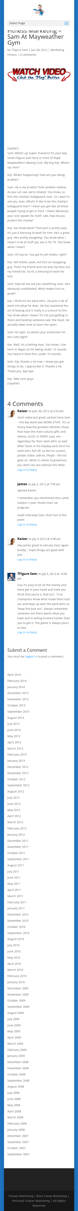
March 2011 (15, 896)
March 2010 (15, 970)
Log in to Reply (27, 470)
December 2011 (17, 841)
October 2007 (16, 1148)
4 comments (28, 55)
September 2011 (18, 859)
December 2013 (17, 693)
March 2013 (15, 748)
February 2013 (17, 754)
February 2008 (17, 1123)
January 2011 (16, 908)
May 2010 (13, 957)
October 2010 (16, 927)
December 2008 (17, 1062)
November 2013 (18, 699)
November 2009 (18, 994)
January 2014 (16, 687)
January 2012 (16, 834)
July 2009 (13, 1019)
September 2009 (18, 1007)
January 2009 (16, 1056)
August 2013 (15, 718)
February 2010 (17, 976)
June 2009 (14, 1025)
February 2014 (17, 681)
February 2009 (17, 1050)
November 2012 (18, 773)
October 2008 (16, 1074)
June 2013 (14, 730)
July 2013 (13, 724)
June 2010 (14, 951)
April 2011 (14, 890)
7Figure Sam (19, 50)
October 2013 (16, 705)
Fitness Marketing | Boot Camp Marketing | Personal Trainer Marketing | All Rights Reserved (39, 1200)
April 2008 (14, 1111)
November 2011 (18, 847)
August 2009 (15, 1013)
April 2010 (14, 964)
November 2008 (18, 1068)
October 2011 (16, 853)
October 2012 (16, 779)
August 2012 (15, 791)
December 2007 (17, 1136)
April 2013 (14, 742)
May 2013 (13, 736)
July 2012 (13, 797)
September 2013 (18, 711)
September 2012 (18, 785)
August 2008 (15, 1086)
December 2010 (17, 914)
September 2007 (18, 1154)
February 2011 (17, 902)
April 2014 (14, 674)
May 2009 (13, 1031)
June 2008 (14, 1099)
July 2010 (13, 945)
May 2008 (13, 1105)
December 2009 (17, 988)
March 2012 (15, 822)
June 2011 (14, 877)
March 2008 (15, 1117)
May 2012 (13, 810)
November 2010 (18, 920)
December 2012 (17, 767)
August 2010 (15, 939)
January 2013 (16, 761)
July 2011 (13, 871)
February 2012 (17, 828)
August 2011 (15, 865)
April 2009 (14, 1037)
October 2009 (16, 1000)
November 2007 (18, 1142)
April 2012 (14, 816)
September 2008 (18, 1080)
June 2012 (14, 804)
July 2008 (13, 1093)
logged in (31, 656)
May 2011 (13, 884)
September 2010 (18, 933)
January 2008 (16, 1130)
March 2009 (15, 1043)
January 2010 (16, 982)
